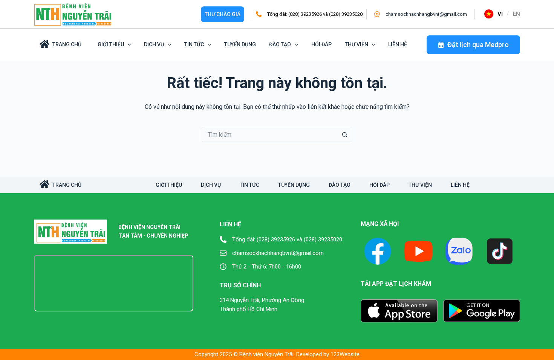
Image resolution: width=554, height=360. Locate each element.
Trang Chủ (66, 44)
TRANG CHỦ (66, 185)
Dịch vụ (154, 44)
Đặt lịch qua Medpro (478, 45)
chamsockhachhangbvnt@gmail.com (426, 14)
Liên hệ (397, 44)
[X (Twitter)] (459, 251)
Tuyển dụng (240, 44)
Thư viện (356, 44)
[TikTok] (500, 251)
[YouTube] (418, 251)
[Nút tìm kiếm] (344, 134)
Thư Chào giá (222, 14)
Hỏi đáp (321, 44)
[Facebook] (378, 251)
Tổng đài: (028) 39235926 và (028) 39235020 (315, 14)
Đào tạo (280, 44)
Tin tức (194, 44)
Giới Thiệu (111, 44)
